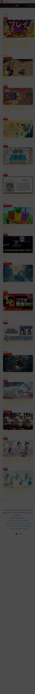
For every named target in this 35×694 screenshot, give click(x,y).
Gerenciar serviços (6, 674)
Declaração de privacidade (18, 691)
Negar (17, 683)
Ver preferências (17, 687)
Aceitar (17, 678)
